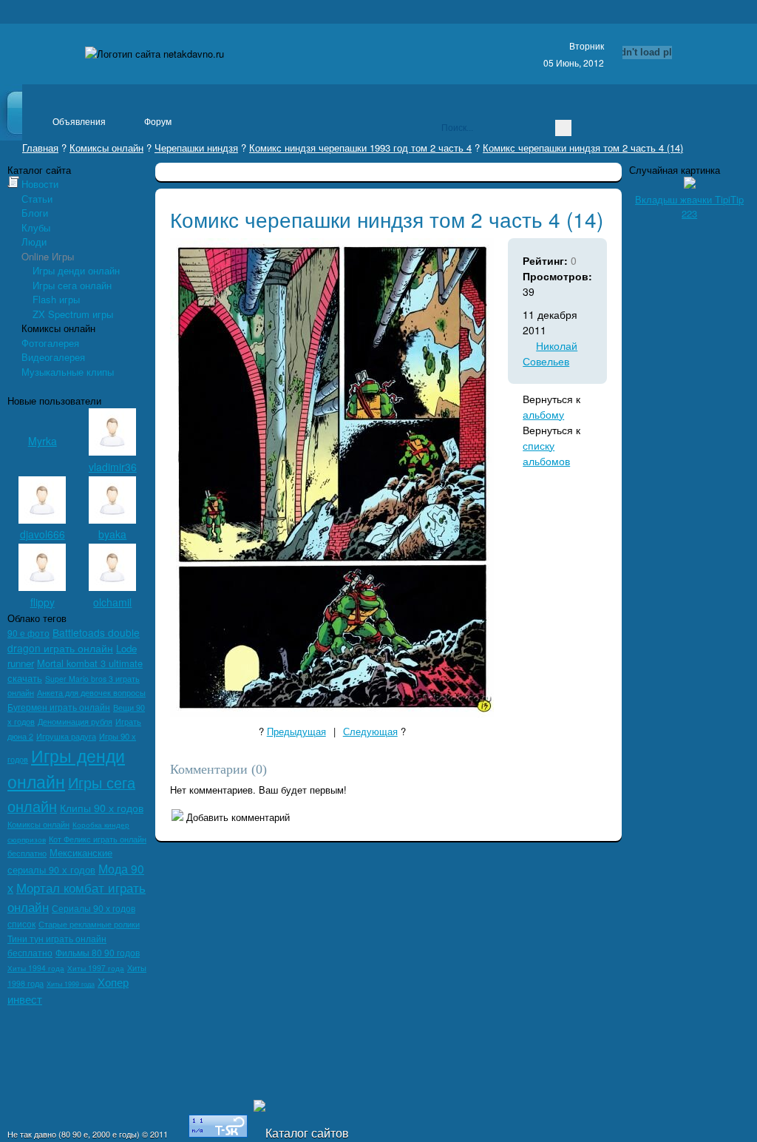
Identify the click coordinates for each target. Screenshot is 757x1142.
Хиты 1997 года (95, 967)
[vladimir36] (112, 452)
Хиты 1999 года (71, 984)
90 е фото (28, 632)
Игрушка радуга (66, 736)
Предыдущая (296, 731)
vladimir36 (113, 466)
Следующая (370, 731)
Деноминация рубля (75, 721)
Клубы (35, 227)
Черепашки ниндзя (196, 148)
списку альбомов (546, 453)
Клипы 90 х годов (101, 807)
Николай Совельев (550, 353)
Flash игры (56, 299)
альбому (543, 414)
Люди (34, 241)
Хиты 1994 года (35, 967)
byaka (112, 534)
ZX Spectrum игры (73, 314)
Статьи (36, 199)
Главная (40, 148)
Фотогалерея (50, 343)
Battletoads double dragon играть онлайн (73, 640)
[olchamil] (112, 587)
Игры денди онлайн (76, 270)
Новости (39, 184)
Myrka (42, 440)
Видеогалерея (53, 357)
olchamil (112, 602)
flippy (42, 602)
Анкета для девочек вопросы (91, 692)
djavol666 (42, 534)
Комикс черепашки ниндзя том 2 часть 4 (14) (583, 148)
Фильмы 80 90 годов (97, 952)
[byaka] (112, 520)
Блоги (34, 213)
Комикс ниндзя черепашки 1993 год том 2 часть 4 (360, 148)
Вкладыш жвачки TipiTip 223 (689, 206)
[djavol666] (42, 520)
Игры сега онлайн (72, 285)
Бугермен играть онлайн (58, 707)
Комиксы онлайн (106, 148)
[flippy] (42, 587)
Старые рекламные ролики (89, 924)
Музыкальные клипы (67, 372)
